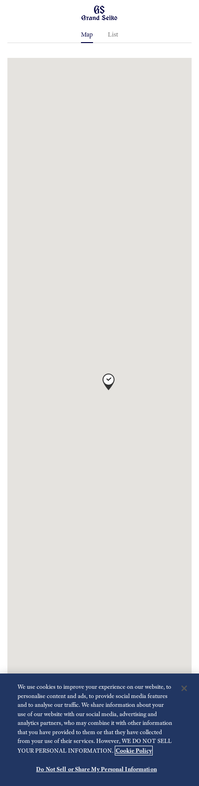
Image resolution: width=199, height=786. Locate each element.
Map (87, 34)
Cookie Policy (134, 751)
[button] (108, 377)
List (113, 34)
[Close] (184, 688)
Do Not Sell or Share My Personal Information (96, 769)
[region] (99, 730)
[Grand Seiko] (99, 12)
